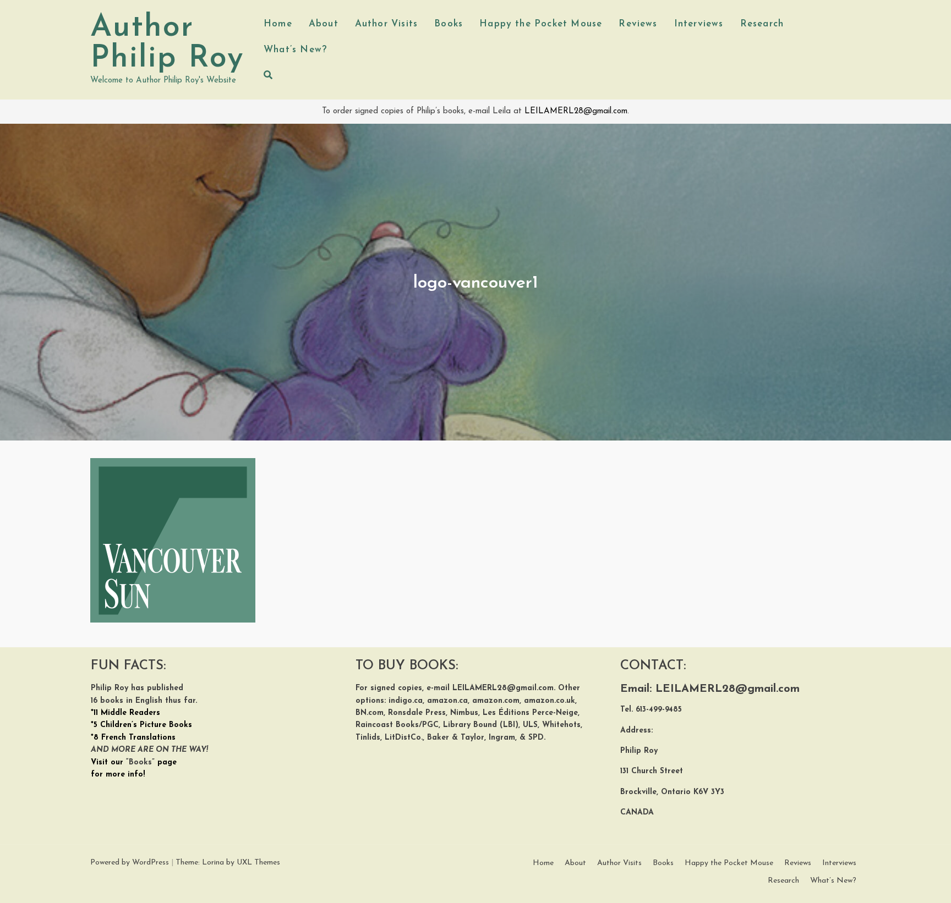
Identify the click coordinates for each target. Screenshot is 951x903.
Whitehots (561, 725)
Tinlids (368, 738)
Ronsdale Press (417, 713)
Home (278, 24)
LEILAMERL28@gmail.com (575, 111)
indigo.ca (406, 701)
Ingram (500, 738)
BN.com (370, 713)
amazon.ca (447, 701)
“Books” (140, 762)
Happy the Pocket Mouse (540, 24)
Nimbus (464, 713)
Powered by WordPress (129, 862)
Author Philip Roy (167, 43)
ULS (530, 725)
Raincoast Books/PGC (397, 725)
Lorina (213, 862)
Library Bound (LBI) (480, 725)
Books (448, 24)
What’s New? (295, 49)
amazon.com (496, 701)
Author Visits (386, 24)
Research (762, 24)
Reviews (638, 24)
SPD (536, 738)
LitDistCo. (404, 738)
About (323, 24)
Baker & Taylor (455, 738)
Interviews (699, 24)
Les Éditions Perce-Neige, (531, 713)
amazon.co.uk (549, 701)
